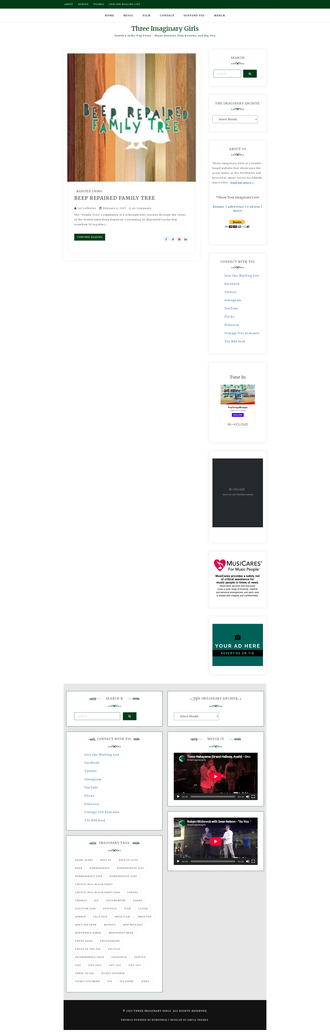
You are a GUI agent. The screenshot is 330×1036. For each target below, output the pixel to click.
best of (105, 860)
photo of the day (88, 949)
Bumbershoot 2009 (123, 876)
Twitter (230, 292)
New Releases (133, 924)
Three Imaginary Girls (165, 29)
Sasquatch (119, 957)
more (237, 210)
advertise (236, 206)
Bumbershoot (100, 868)
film (127, 908)
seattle (140, 957)
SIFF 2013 (135, 965)
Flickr (229, 316)
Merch (219, 15)
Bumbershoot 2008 (88, 876)
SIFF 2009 (94, 965)
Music (128, 15)
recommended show (89, 957)
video (145, 981)
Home (109, 15)
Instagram (232, 300)
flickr (143, 908)
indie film (122, 916)
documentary (116, 900)
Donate (83, 4)
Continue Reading (89, 237)
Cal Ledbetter (87, 208)
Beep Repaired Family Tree (114, 198)
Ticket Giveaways (87, 981)
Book (78, 868)
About (68, 4)
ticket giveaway (113, 973)
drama (137, 900)
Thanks (98, 4)
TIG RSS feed (234, 341)
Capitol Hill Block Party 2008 (97, 892)
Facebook (232, 284)
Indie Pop (145, 916)
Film (147, 15)
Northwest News (121, 933)
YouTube (231, 308)
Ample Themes (197, 1020)
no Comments (141, 208)
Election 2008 (85, 908)
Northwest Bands (88, 933)
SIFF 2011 (115, 965)
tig (109, 981)
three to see (84, 973)
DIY (96, 900)
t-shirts (253, 206)
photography (110, 941)
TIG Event (127, 981)
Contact (167, 15)
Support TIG (194, 15)
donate (218, 206)
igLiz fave (100, 916)
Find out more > (242, 182)
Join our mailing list (124, 4)
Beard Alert (84, 860)
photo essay (84, 941)
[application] (216, 776)
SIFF (78, 965)
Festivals (110, 908)
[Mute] (247, 796)
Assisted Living (89, 191)
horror (80, 916)
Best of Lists (128, 860)
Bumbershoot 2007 (130, 868)
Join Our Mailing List (242, 275)
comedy (132, 892)
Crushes (81, 900)
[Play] (178, 796)
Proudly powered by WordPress (144, 1020)
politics (114, 949)
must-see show (86, 924)
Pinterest (232, 325)
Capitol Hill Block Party (94, 884)
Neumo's (110, 924)
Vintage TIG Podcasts (242, 333)
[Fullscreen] (253, 796)
